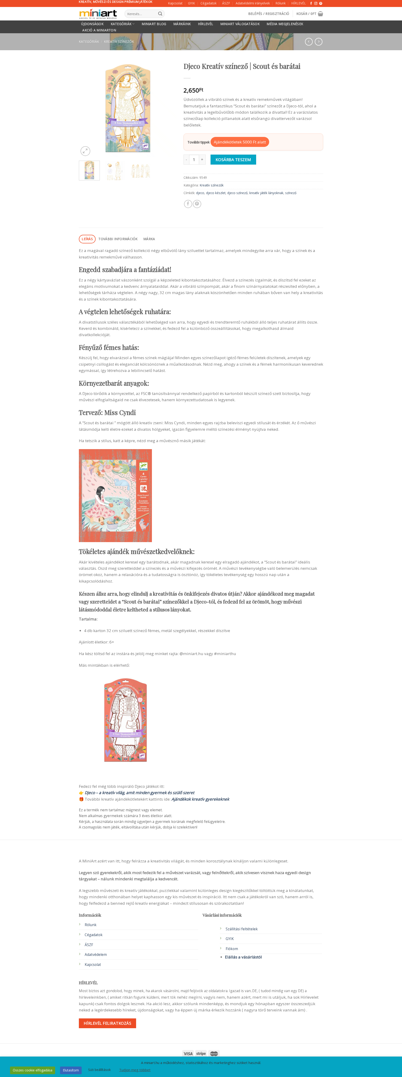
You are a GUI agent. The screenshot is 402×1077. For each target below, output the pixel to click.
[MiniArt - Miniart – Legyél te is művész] (98, 14)
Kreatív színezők (119, 41)
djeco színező (237, 193)
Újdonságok (92, 24)
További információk (117, 239)
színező (290, 193)
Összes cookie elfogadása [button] (32, 1070)
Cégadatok (209, 3)
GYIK (191, 3)
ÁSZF (226, 3)
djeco (200, 193)
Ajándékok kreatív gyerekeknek (200, 799)
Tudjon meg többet (135, 1069)
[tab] (87, 239)
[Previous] (87, 108)
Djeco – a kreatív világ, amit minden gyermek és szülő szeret (139, 792)
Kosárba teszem (233, 159)
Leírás (87, 239)
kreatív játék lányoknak (266, 193)
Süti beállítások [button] (99, 1069)
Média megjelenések (285, 24)
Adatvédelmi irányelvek (253, 3)
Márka (149, 239)
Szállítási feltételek (242, 929)
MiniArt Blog (154, 24)
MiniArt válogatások (240, 24)
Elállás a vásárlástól (243, 957)
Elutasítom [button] (71, 1070)
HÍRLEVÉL (298, 3)
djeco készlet (215, 193)
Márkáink (182, 24)
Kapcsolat (175, 3)
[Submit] (160, 14)
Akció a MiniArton (99, 30)
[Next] (168, 108)
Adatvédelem (96, 954)
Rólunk (280, 3)
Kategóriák (121, 24)
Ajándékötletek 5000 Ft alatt (240, 142)
